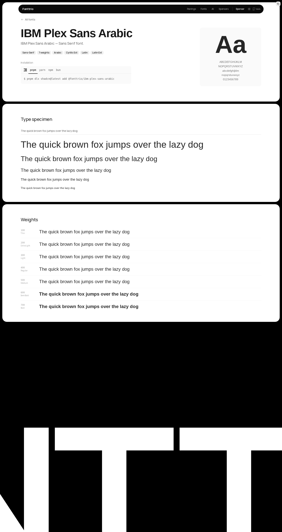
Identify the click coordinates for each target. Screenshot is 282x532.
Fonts (204, 9)
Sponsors (223, 9)
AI (213, 9)
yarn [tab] (42, 69)
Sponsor (240, 9)
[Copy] (278, 4)
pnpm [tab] (33, 69)
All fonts (30, 19)
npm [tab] (50, 69)
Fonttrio (27, 9)
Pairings (191, 9)
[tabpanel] (76, 79)
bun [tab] (58, 69)
